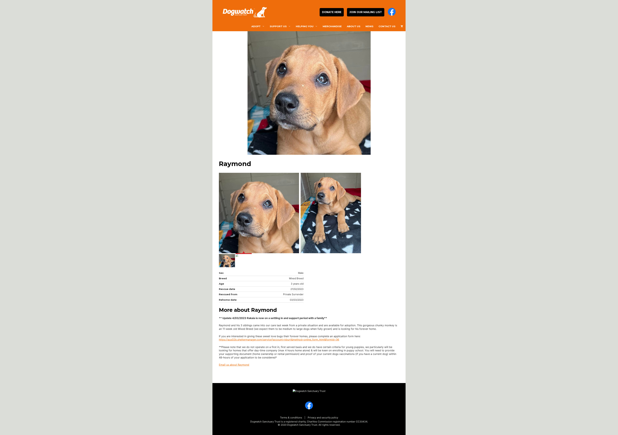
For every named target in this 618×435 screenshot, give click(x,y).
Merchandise (332, 26)
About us (353, 26)
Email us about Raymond (234, 364)
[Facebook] (392, 12)
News (369, 26)
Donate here (331, 12)
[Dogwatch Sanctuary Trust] (309, 389)
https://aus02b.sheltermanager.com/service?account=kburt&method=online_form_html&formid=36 (279, 339)
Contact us (387, 26)
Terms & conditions (291, 417)
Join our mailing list (365, 12)
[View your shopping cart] (402, 26)
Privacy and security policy (323, 417)
